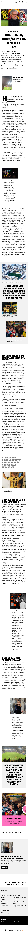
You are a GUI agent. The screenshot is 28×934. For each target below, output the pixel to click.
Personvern (24, 926)
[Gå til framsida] (3, 2)
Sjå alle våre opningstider (7, 913)
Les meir (4, 867)
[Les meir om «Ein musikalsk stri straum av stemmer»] (7, 847)
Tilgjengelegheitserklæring (16, 926)
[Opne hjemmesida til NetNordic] (19, 930)
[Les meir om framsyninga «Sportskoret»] (14, 804)
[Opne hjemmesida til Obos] (9, 930)
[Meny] (26, 2)
